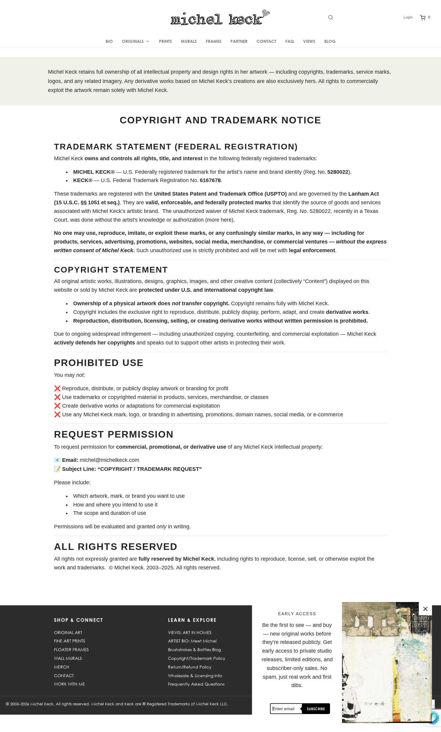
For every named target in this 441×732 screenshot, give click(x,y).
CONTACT (266, 41)
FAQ (289, 41)
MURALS (189, 41)
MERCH (61, 666)
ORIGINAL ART (68, 632)
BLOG (330, 41)
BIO (109, 41)
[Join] (315, 708)
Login (408, 17)
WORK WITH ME (69, 683)
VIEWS (309, 41)
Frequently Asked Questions (196, 683)
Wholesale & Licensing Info (195, 675)
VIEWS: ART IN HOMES (190, 632)
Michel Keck (41, 703)
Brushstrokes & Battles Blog (194, 649)
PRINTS (165, 41)
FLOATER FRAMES (71, 649)
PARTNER (239, 41)
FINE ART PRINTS (69, 640)
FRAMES (213, 41)
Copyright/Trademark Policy (196, 658)
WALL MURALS (68, 658)
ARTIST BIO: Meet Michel (192, 640)
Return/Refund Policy (190, 666)
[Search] (363, 17)
